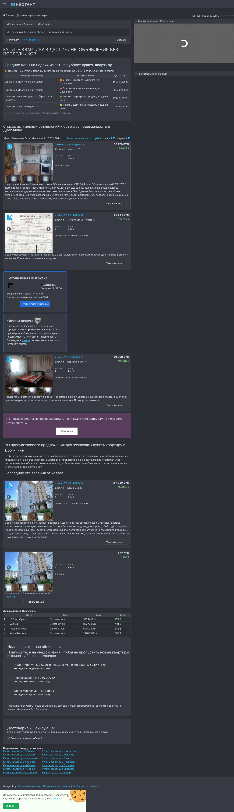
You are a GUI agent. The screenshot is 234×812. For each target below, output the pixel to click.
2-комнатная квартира (69, 357)
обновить (70, 138)
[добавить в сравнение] (42, 147)
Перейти (10, 596)
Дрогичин (21, 15)
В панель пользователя (56, 786)
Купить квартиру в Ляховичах (59, 751)
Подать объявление (29, 786)
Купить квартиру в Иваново (19, 754)
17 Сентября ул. (19, 619)
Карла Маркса (18, 633)
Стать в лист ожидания (35, 303)
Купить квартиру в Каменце (19, 761)
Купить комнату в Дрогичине (20, 772)
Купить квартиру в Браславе (58, 768)
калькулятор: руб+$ (89, 138)
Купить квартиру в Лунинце (19, 768)
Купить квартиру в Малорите (58, 754)
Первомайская (18, 628)
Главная (10, 15)
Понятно (67, 431)
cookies (57, 798)
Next (48, 158)
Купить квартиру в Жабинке (19, 751)
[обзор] (9, 146)
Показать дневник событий (26, 738)
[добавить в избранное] (48, 147)
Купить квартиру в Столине (58, 765)
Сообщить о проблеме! (85, 786)
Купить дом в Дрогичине (56, 772)
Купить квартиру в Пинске (57, 758)
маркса (14, 623)
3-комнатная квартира (69, 144)
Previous (9, 158)
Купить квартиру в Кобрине (19, 765)
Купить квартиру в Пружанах (58, 761)
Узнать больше (114, 203)
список (26, 340)
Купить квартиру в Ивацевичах (21, 758)
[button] (13, 40)
